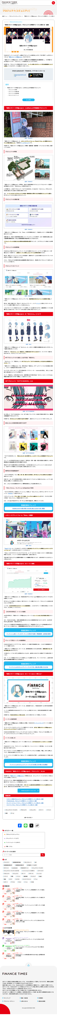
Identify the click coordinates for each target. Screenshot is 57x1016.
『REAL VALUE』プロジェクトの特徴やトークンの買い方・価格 (29, 932)
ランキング (32, 876)
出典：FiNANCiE (28, 138)
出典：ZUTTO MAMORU (28, 411)
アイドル (12, 882)
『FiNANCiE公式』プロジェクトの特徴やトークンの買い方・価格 (21, 801)
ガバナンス (5, 868)
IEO (35, 862)
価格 (6, 813)
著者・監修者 (24, 998)
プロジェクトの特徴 (12, 89)
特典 (11, 876)
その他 (32, 882)
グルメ (19, 882)
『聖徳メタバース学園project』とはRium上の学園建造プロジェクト (23, 87)
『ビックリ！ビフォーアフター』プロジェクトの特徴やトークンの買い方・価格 (24, 803)
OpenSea (10, 493)
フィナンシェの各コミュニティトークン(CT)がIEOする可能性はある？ (30, 939)
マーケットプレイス (38, 723)
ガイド (10, 879)
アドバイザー (6, 862)
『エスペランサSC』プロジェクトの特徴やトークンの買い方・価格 (21, 805)
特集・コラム (9, 846)
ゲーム (12, 813)
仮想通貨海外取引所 (19, 865)
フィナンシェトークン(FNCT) (13, 842)
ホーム (5, 16)
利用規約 (41, 998)
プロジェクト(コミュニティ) (15, 16)
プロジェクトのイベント (13, 95)
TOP (28, 966)
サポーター (31, 873)
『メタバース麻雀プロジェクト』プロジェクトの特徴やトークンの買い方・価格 (24, 799)
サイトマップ (7, 998)
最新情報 (25, 876)
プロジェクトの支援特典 (13, 93)
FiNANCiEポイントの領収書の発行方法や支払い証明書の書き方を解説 (30, 955)
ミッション (39, 873)
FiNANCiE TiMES (32, 1007)
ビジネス (17, 879)
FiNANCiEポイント (24, 868)
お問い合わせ (24, 1001)
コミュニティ (32, 810)
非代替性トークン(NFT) (32, 865)
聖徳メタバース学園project (15, 57)
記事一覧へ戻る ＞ (28, 817)
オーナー (41, 810)
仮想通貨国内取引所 (7, 865)
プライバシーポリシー (9, 1001)
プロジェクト (23, 810)
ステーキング (40, 870)
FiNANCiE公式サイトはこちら (28, 790)
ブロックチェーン (27, 862)
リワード (5, 876)
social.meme (14, 868)
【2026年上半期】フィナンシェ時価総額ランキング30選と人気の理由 (30, 913)
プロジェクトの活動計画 (13, 91)
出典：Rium (28, 344)
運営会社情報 (42, 1001)
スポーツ (5, 882)
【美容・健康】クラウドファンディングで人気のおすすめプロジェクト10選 (30, 921)
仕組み (40, 876)
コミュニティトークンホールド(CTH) (11, 870)
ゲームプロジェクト (25, 143)
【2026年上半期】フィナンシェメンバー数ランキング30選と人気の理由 (30, 905)
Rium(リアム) (8, 548)
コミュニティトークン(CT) (11, 810)
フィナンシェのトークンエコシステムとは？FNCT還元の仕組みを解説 (30, 947)
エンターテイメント (26, 879)
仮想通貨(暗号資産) (16, 862)
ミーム (25, 882)
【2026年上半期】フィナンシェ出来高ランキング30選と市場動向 (30, 898)
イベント (38, 303)
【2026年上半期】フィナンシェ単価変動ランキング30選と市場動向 (30, 890)
